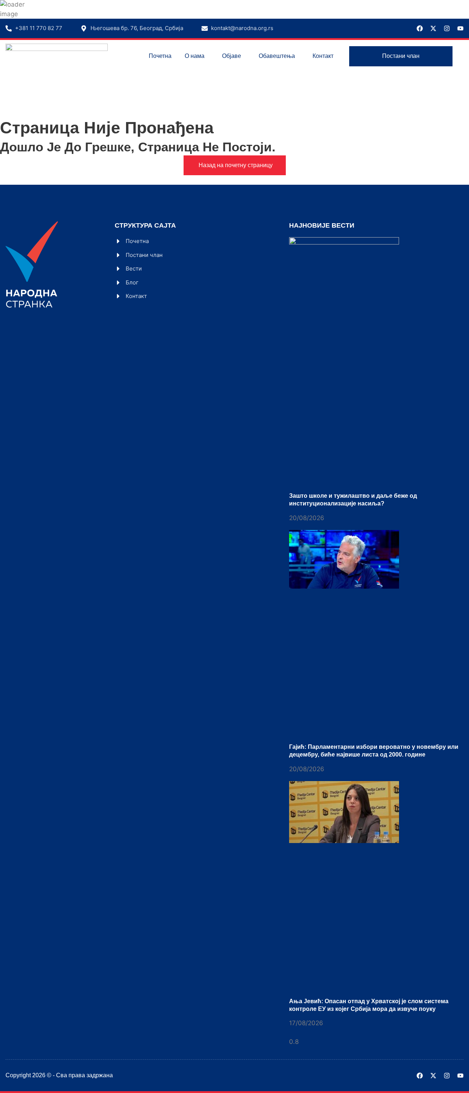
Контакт (323, 56)
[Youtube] (460, 28)
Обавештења (277, 56)
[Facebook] (420, 28)
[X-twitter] (433, 28)
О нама (194, 56)
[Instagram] (447, 28)
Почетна (160, 56)
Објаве (231, 56)
